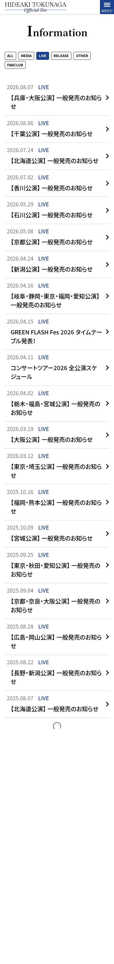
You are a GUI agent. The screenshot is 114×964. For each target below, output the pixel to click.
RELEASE (61, 55)
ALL (10, 55)
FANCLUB (15, 64)
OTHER (82, 55)
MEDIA (26, 55)
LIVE (42, 55)
